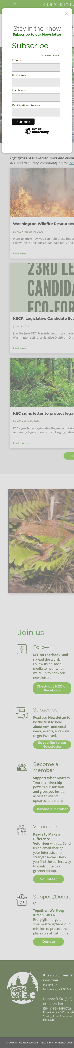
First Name (19, 75)
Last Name (19, 90)
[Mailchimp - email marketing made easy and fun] (37, 134)
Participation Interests (26, 105)
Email (17, 60)
